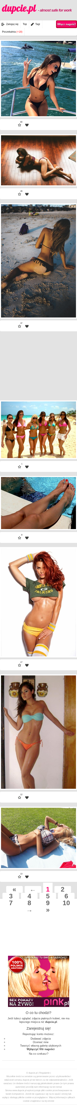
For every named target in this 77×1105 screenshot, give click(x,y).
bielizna (66, 146)
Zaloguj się (12, 24)
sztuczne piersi (62, 568)
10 (66, 903)
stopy (68, 160)
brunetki (66, 412)
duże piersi (64, 563)
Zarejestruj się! (38, 1028)
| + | (64, 104)
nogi (68, 141)
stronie (50, 1101)
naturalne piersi (62, 427)
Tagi (37, 24)
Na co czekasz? (38, 1053)
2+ (69, 447)
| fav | (27, 125)
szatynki (66, 156)
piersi (68, 437)
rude (68, 553)
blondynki (65, 407)
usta (68, 461)
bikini (68, 442)
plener (67, 220)
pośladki (66, 215)
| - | (13, 104)
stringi (67, 151)
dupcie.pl (37, 8)
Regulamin (44, 1073)
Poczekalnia (12, 31)
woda (68, 452)
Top (25, 24)
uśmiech (66, 422)
